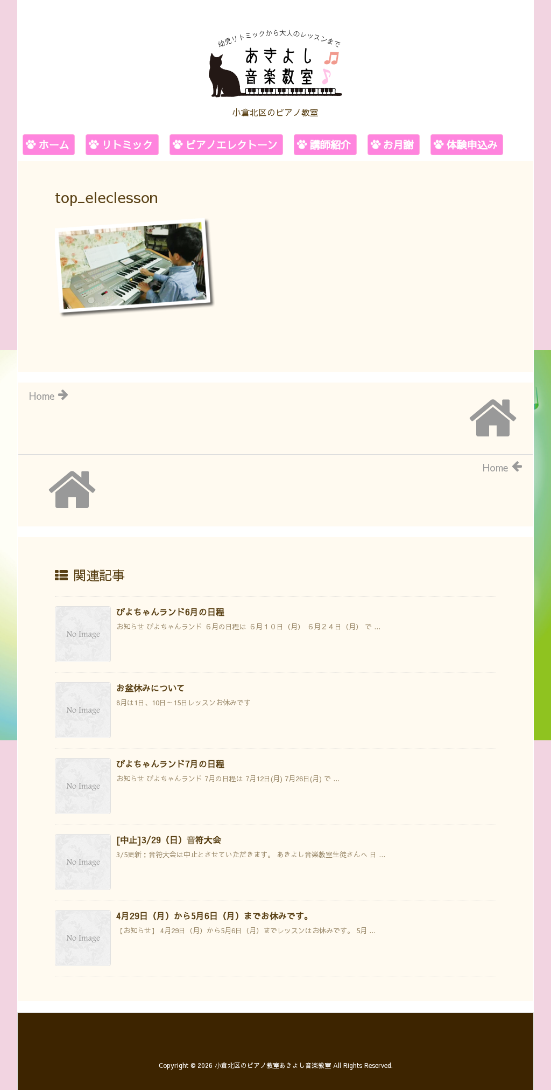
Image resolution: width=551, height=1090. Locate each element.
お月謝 (398, 144)
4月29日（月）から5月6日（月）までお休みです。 (214, 915)
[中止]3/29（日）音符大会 (168, 839)
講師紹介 (330, 144)
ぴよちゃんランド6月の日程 (170, 611)
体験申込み (472, 144)
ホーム (54, 144)
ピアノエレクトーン (232, 144)
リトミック (127, 144)
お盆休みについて (150, 687)
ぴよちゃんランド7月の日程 (170, 763)
